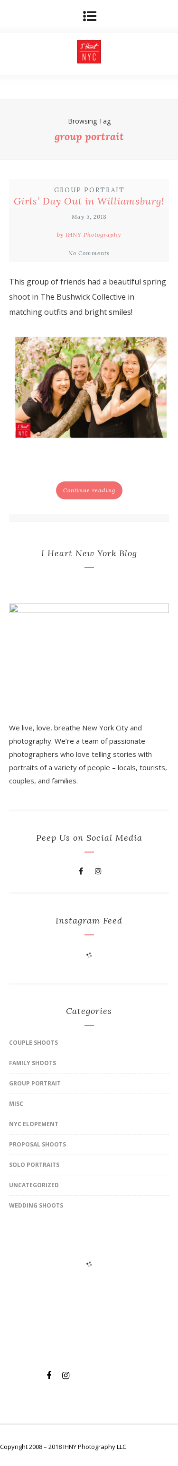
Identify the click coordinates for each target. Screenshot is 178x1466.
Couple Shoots (33, 1043)
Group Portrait (89, 190)
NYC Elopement (33, 1124)
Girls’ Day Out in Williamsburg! (89, 201)
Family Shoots (32, 1063)
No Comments (89, 253)
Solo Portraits (34, 1165)
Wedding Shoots (36, 1205)
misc (16, 1104)
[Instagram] (98, 871)
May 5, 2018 (89, 216)
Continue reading (89, 490)
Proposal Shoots (37, 1144)
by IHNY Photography (89, 234)
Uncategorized (34, 1185)
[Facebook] (81, 871)
